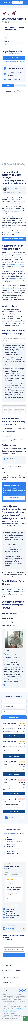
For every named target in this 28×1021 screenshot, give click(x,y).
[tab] (11, 833)
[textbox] (13, 701)
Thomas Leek (11, 188)
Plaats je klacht (14, 57)
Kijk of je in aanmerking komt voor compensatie (14, 61)
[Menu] (25, 2)
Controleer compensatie (14, 955)
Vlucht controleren (14, 497)
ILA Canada (16, 1010)
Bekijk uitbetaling (14, 735)
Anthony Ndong (12, 882)
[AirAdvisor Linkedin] (25, 990)
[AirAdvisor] (6, 2)
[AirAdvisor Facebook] (20, 990)
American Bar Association (9, 1011)
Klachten (8, 85)
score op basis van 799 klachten (15, 21)
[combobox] (14, 701)
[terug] (12, 905)
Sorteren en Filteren (11, 91)
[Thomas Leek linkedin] (4, 685)
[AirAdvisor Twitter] (22, 990)
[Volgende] (16, 905)
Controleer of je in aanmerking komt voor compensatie (14, 239)
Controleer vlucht (14, 717)
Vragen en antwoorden (20, 85)
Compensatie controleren (17, 2)
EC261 (16, 311)
